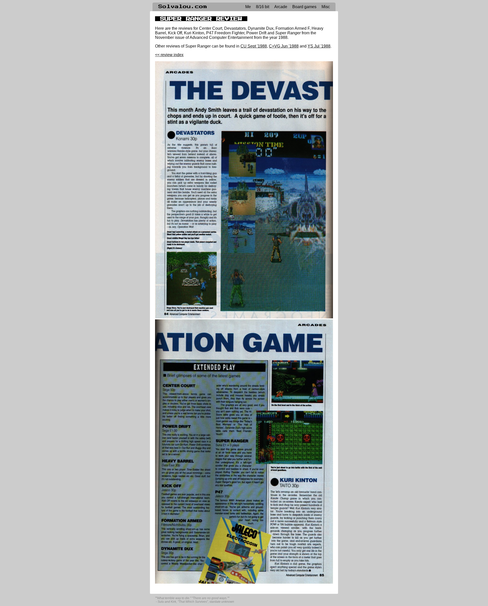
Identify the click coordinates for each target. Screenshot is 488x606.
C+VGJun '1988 (284, 46)
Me (248, 7)
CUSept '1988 (253, 46)
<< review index (169, 55)
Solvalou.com (182, 7)
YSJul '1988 (319, 46)
